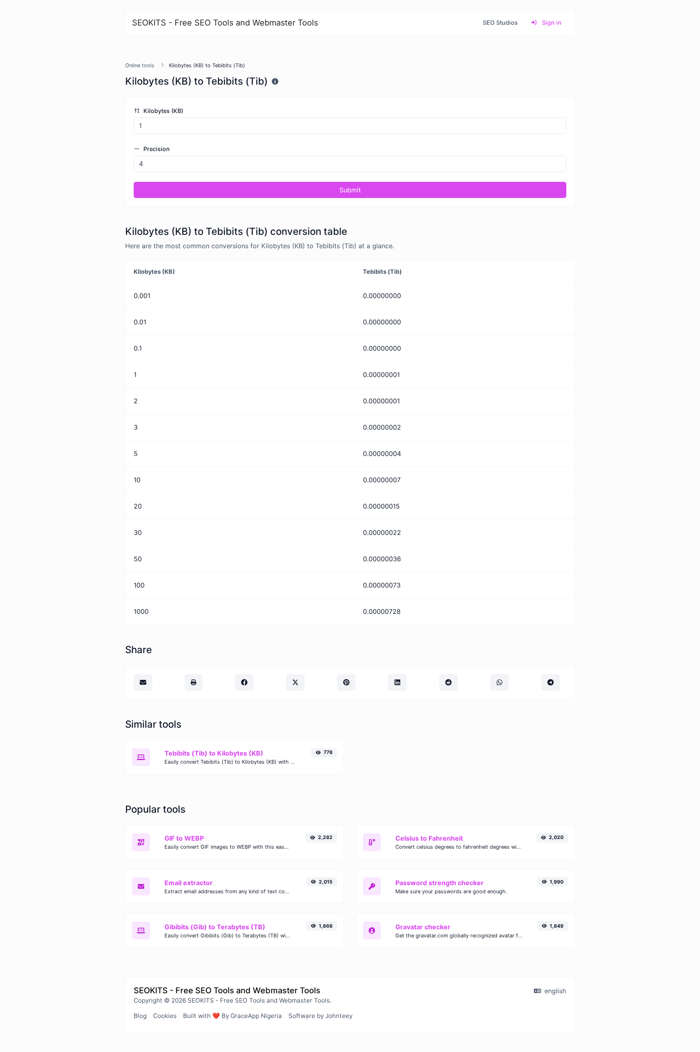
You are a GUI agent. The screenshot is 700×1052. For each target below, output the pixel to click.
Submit (350, 190)
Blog (140, 1016)
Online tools (139, 65)
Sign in (550, 22)
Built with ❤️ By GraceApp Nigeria (232, 1016)
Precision (156, 148)
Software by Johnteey (320, 1016)
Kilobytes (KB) (162, 110)
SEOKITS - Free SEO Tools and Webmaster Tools (225, 23)
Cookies (165, 1016)
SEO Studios (500, 22)
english (554, 991)
